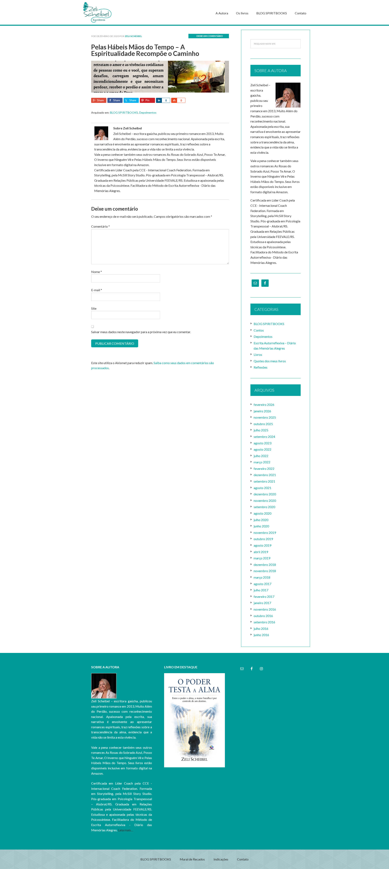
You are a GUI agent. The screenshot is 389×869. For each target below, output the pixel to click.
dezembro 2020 (265, 494)
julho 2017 (261, 590)
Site (93, 308)
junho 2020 (261, 526)
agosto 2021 (262, 488)
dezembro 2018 (265, 564)
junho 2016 (261, 635)
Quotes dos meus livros (270, 361)
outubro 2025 (263, 424)
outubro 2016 (263, 616)
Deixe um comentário (210, 36)
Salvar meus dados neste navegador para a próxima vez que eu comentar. (141, 332)
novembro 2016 (265, 609)
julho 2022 (261, 456)
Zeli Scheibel (111, 12)
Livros (258, 354)
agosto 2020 (262, 513)
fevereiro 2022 (264, 468)
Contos (259, 330)
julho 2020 (261, 520)
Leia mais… (125, 830)
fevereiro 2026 (264, 404)
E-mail (96, 290)
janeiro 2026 (262, 411)
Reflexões (260, 367)
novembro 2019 (265, 532)
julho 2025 (261, 430)
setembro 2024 (264, 436)
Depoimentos (147, 112)
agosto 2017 (262, 584)
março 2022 (262, 462)
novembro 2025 (265, 417)
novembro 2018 (265, 571)
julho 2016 (261, 628)
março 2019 (262, 558)
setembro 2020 (264, 507)
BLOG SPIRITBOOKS (124, 112)
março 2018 (262, 577)
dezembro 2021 (265, 475)
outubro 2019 (263, 539)
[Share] (159, 100)
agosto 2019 (262, 545)
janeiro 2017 (262, 603)
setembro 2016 (264, 622)
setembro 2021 (264, 481)
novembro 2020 (265, 500)
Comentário (100, 226)
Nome (96, 272)
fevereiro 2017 (264, 596)
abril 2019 (261, 552)
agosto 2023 (262, 443)
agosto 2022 (262, 449)
